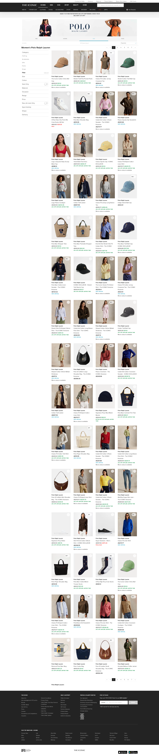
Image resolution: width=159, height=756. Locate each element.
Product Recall (64, 713)
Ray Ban (112, 740)
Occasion (25, 92)
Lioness (97, 737)
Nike (22, 735)
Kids (58, 5)
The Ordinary (54, 737)
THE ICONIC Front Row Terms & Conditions (49, 703)
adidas (23, 740)
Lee (37, 733)
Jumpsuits (83, 737)
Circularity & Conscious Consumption (86, 705)
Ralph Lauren (69, 733)
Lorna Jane (39, 740)
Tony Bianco (69, 737)
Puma (125, 735)
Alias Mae (53, 733)
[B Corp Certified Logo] (89, 716)
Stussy (126, 737)
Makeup (53, 740)
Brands (23, 702)
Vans (125, 733)
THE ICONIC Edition (46, 715)
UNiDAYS (43, 708)
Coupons (23, 715)
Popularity (123, 43)
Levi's (96, 735)
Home (85, 5)
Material (25, 88)
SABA (96, 740)
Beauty (75, 5)
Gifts (23, 62)
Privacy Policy (44, 700)
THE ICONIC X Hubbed (47, 713)
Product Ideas (64, 711)
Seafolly (68, 735)
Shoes (24, 69)
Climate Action (84, 711)
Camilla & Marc (84, 735)
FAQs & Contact (65, 698)
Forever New (24, 733)
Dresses (53, 735)
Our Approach (84, 698)
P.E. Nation (127, 740)
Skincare (112, 735)
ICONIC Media (25, 704)
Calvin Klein (113, 737)
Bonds (37, 737)
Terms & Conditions (46, 698)
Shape (24, 111)
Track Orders (108, 1)
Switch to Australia (65, 715)
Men (51, 5)
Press (22, 709)
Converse (68, 740)
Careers (23, 711)
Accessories (25, 59)
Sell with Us (24, 707)
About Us (23, 698)
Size (23, 76)
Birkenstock (83, 733)
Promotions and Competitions (29, 713)
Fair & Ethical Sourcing (86, 708)
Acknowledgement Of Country (29, 700)
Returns (98, 1)
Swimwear (97, 733)
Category (25, 52)
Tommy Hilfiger (114, 733)
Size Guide (63, 704)
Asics (22, 737)
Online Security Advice (47, 706)
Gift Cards (133, 1)
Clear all (46, 72)
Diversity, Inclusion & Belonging (88, 702)
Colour (24, 80)
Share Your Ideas (121, 1)
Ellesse (38, 735)
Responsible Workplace (86, 700)
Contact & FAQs (79, 1)
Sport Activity (26, 107)
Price (24, 99)
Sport (67, 5)
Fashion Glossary (65, 709)
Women (43, 5)
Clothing (24, 56)
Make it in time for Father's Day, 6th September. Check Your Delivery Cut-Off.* (79, 14)
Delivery (90, 1)
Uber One (43, 711)
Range (24, 95)
